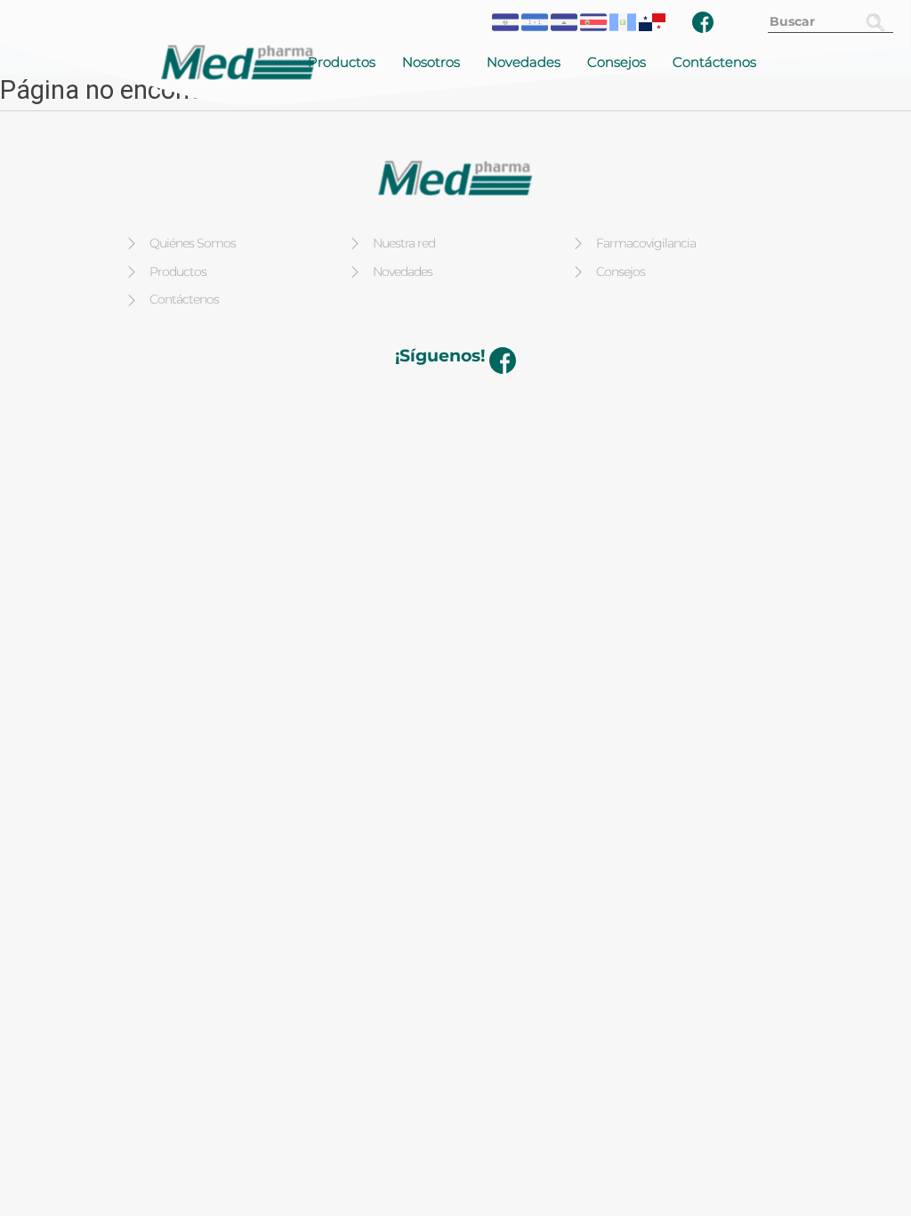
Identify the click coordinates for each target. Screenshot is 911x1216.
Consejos (616, 61)
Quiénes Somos (192, 243)
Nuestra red (404, 243)
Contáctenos (714, 61)
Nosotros (431, 61)
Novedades (523, 61)
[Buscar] (875, 21)
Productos (341, 61)
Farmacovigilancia (646, 243)
